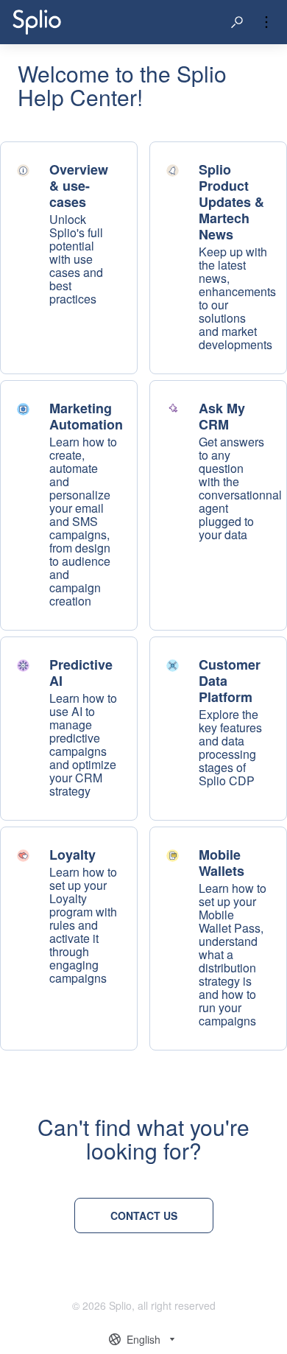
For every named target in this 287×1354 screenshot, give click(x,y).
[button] (237, 22)
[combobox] (143, 1339)
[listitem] (69, 257)
